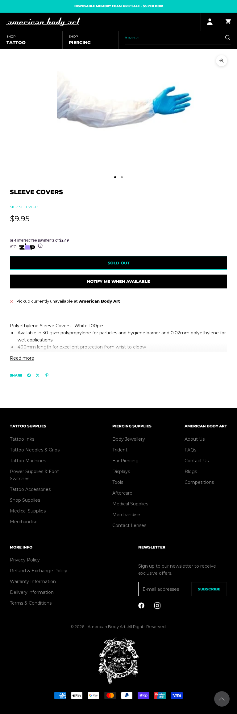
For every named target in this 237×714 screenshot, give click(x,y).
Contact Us (197, 460)
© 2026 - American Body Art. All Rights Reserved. (118, 626)
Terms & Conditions (31, 603)
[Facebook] (29, 375)
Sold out (119, 262)
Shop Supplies (25, 500)
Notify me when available (118, 281)
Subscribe (209, 589)
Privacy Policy (25, 560)
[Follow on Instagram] (157, 605)
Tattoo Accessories (30, 489)
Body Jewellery (128, 439)
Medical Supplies (28, 511)
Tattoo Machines (28, 460)
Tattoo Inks (22, 439)
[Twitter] (37, 375)
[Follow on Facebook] (141, 605)
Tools (117, 482)
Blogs (191, 471)
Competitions (199, 482)
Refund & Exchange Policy (38, 570)
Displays (121, 471)
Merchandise (24, 521)
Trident (119, 450)
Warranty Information (33, 581)
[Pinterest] (46, 375)
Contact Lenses (129, 525)
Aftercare (122, 493)
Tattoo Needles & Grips (35, 450)
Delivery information (32, 592)
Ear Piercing (125, 460)
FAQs (190, 450)
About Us (195, 439)
